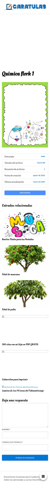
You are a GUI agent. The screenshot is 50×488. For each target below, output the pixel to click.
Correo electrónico (12, 442)
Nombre (6, 429)
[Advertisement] (25, 40)
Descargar (25, 193)
